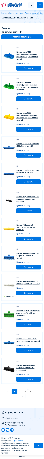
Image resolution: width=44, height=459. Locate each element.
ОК (38, 445)
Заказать (28, 68)
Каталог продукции (22, 37)
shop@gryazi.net (11, 418)
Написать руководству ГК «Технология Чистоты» (15, 423)
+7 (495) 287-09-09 (14, 412)
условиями (18, 440)
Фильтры (6, 28)
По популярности (10, 32)
